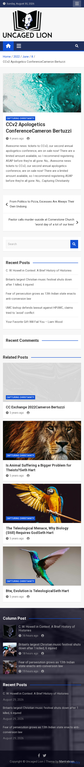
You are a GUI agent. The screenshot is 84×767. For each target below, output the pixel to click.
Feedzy (75, 762)
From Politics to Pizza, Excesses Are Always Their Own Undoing (42, 204)
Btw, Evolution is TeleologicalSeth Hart (37, 591)
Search (74, 244)
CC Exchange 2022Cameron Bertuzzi (35, 407)
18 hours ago (30, 653)
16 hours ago (30, 635)
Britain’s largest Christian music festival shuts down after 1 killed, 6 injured (50, 646)
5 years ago (17, 412)
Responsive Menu (77, 3)
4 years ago (17, 138)
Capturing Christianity (20, 118)
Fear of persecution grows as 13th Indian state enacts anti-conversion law (47, 664)
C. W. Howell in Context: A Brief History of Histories (38, 270)
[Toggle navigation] (19, 45)
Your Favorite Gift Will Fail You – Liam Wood (34, 322)
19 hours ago (30, 671)
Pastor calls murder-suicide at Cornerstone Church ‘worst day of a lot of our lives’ (41, 222)
